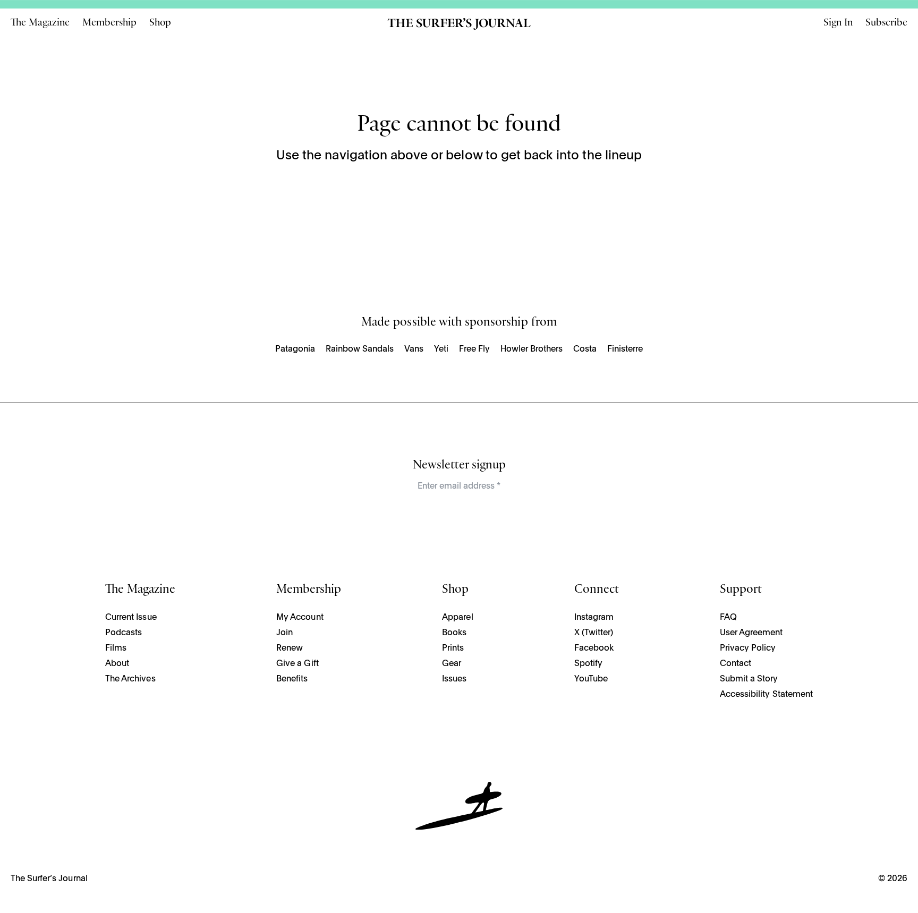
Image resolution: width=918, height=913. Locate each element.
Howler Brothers (531, 349)
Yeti (441, 349)
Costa (585, 349)
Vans (413, 349)
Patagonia (295, 349)
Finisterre (625, 349)
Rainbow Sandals (360, 349)
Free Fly (474, 349)
